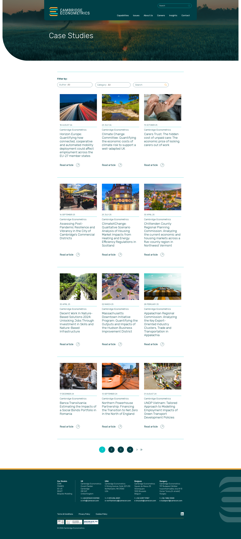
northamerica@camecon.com (119, 501)
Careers (161, 15)
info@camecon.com (90, 501)
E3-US (59, 489)
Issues (136, 15)
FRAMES (60, 486)
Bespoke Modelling (64, 494)
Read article (66, 165)
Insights (173, 15)
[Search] (189, 6)
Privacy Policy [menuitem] (84, 514)
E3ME (59, 484)
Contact (186, 15)
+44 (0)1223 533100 (91, 498)
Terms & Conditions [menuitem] (65, 514)
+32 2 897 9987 (142, 498)
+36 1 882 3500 (167, 498)
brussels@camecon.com (146, 501)
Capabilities (123, 15)
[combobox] (175, 6)
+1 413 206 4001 (113, 498)
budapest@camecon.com (171, 501)
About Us (148, 15)
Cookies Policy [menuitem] (101, 514)
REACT (60, 491)
